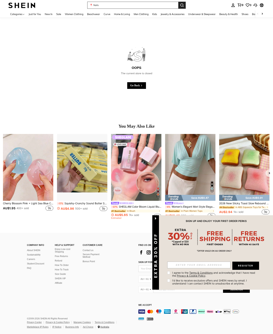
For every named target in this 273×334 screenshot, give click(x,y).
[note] (190, 198)
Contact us (88, 250)
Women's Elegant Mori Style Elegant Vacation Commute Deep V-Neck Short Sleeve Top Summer (190, 206)
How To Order (62, 265)
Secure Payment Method (91, 255)
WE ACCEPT (145, 305)
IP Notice (56, 327)
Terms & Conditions (104, 322)
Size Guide (60, 274)
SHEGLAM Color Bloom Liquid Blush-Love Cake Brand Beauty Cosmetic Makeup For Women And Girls (136, 206)
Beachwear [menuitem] (93, 14)
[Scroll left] (257, 14)
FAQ (29, 268)
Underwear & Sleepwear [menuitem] (202, 14)
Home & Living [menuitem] (122, 14)
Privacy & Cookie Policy (58, 322)
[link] (240, 5)
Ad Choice (88, 327)
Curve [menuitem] (107, 14)
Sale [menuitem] (58, 14)
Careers (31, 259)
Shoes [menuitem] (245, 14)
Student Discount (35, 263)
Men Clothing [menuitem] (141, 14)
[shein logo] (21, 5)
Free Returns (61, 256)
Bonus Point (89, 261)
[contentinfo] (194, 311)
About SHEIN (33, 250)
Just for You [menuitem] (35, 14)
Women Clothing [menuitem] (74, 14)
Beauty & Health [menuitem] (228, 14)
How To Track (62, 269)
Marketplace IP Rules (37, 327)
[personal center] (233, 5)
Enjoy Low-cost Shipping (62, 250)
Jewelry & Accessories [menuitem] (172, 14)
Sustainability (33, 254)
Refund (58, 260)
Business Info (72, 327)
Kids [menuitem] (154, 14)
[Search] (182, 5)
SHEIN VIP (60, 278)
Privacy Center (34, 322)
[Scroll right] (262, 14)
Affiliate (58, 283)
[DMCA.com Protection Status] (150, 318)
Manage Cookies (82, 322)
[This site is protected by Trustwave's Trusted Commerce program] (141, 318)
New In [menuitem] (49, 14)
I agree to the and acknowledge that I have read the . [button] (214, 274)
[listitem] (28, 176)
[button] (255, 5)
